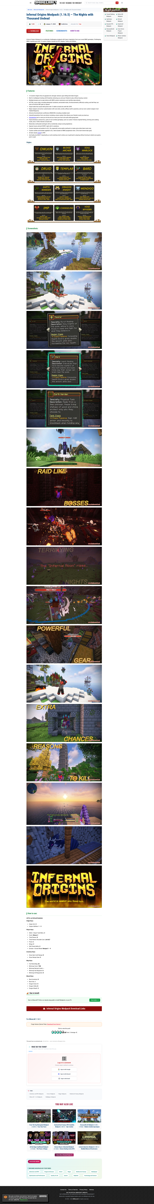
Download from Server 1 (54, 1024)
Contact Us (63, 1189)
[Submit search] (117, 3)
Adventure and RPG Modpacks (37, 1093)
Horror (60, 1171)
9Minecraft (76, 1199)
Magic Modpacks (62, 1093)
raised (39, 133)
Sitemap (91, 1189)
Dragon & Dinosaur (49, 1171)
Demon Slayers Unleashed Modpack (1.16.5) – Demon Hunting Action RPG (64, 1148)
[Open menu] (30, 2)
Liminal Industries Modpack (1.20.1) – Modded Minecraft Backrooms (89, 1148)
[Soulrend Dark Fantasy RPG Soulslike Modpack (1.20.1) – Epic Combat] (64, 1115)
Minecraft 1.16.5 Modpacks (36, 1097)
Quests (66, 1175)
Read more (24, 1199)
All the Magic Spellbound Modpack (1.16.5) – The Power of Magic (39, 1148)
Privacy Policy (83, 1189)
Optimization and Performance (37, 1175)
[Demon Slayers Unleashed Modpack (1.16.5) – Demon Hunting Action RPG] (64, 1137)
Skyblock (76, 1175)
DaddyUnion (64, 24)
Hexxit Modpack (111, 36)
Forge (80, 24)
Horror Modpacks (51, 1093)
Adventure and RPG (34, 1171)
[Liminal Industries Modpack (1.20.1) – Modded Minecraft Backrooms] (89, 1137)
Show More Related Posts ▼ (64, 1155)
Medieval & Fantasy (81, 1171)
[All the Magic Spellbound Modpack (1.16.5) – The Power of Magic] (39, 1137)
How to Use (74, 31)
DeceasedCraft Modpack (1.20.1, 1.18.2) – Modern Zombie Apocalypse (89, 1126)
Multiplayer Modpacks (51, 1097)
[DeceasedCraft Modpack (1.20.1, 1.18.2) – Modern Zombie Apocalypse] (89, 1115)
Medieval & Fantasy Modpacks (77, 1093)
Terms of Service (73, 1189)
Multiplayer (94, 1171)
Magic (69, 1171)
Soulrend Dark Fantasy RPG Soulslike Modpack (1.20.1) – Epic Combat (64, 1126)
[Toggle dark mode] (122, 2)
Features (49, 31)
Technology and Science (90, 1175)
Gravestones (32, 117)
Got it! (43, 1196)
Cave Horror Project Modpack (121, 31)
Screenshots (61, 31)
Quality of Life (54, 1175)
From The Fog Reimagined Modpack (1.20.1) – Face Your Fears (39, 1126)
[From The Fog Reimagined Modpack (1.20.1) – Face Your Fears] (39, 1115)
